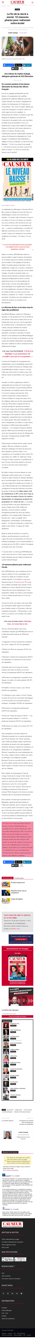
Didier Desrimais (15, 1062)
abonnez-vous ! (15, 928)
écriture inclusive (28, 1109)
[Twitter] (17, 1293)
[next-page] (5, 908)
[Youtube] (21, 1293)
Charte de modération (8, 1318)
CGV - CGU (5, 1313)
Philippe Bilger (14, 1049)
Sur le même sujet (7, 878)
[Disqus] (17, 1194)
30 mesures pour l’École (21, 582)
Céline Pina (13, 1056)
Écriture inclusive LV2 (18, 882)
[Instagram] (8, 1293)
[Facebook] (3, 1293)
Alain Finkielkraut (15, 1030)
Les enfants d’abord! (7, 1120)
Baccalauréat (10, 1109)
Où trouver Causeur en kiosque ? (11, 1278)
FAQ (3, 1273)
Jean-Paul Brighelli (15, 1043)
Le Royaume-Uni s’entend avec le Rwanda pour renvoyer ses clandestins (26, 1122)
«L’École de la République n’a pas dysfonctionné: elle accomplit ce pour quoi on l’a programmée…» (17, 353)
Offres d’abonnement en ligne (10, 1239)
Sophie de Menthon (16, 1069)
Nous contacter (6, 1276)
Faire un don (5, 1247)
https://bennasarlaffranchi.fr (16, 1040)
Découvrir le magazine (17, 982)
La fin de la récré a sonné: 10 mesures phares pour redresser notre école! (17, 18)
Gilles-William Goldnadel (17, 1088)
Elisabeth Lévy (14, 1023)
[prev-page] (3, 908)
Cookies (4, 1316)
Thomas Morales (15, 1095)
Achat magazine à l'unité (9, 1245)
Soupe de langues (17, 899)
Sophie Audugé (13, 33)
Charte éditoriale (6, 1310)
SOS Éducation (7, 823)
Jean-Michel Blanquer (7, 1111)
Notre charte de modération (10, 1170)
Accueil (3, 6)
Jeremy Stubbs (14, 1075)
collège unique (18, 1109)
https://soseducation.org (23, 1134)
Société (8, 6)
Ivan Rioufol (14, 1082)
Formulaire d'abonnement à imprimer (12, 1242)
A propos (4, 1307)
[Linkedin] (12, 1293)
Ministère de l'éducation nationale (22, 1111)
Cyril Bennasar (14, 1036)
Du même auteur (19, 878)
